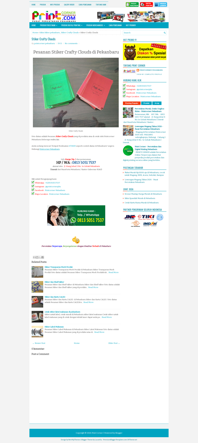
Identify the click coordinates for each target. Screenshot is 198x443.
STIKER (72, 146)
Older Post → (114, 343)
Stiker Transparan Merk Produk (59, 267)
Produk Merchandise (95, 25)
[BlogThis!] (37, 257)
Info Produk (55, 4)
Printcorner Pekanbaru (55, 190)
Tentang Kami (101, 4)
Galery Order (69, 4)
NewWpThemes (74, 440)
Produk (43, 4)
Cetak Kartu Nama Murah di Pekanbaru (142, 203)
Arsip (157, 103)
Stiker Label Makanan (54, 327)
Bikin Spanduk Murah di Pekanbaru (140, 198)
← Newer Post (38, 343)
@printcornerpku (53, 186)
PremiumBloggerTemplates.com (115, 440)
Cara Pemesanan (85, 4)
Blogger (118, 433)
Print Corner (97, 433)
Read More (114, 272)
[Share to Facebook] (42, 257)
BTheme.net (132, 440)
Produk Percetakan (48, 25)
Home (34, 4)
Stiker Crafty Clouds (70, 32)
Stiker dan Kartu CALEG (55, 297)
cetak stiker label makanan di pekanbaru (62, 312)
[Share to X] (39, 257)
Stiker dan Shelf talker (54, 282)
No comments (71, 43)
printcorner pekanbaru (151, 70)
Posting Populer (131, 103)
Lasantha (98, 440)
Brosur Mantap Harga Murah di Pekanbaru (143, 194)
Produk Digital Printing (71, 25)
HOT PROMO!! (131, 25)
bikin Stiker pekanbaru (50, 32)
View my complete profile (149, 74)
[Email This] (34, 257)
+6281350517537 (52, 183)
